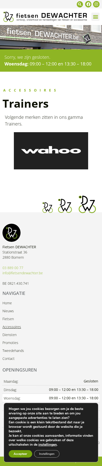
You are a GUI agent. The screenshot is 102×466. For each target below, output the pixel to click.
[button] (80, 4)
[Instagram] (96, 4)
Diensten (9, 334)
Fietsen (8, 318)
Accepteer (20, 454)
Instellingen (46, 454)
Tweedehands (13, 350)
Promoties (10, 342)
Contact (8, 358)
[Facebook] (88, 4)
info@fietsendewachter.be (22, 273)
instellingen (47, 444)
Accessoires (11, 326)
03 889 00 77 (12, 267)
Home (7, 303)
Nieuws (8, 311)
